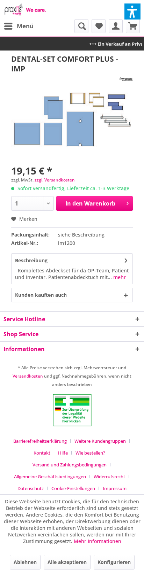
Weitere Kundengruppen (100, 441)
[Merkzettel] (99, 26)
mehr (119, 277)
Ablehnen (25, 562)
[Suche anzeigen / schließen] (81, 26)
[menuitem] (18, 26)
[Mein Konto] (116, 26)
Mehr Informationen (97, 541)
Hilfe (63, 453)
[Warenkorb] (133, 26)
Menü (25, 26)
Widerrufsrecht (109, 476)
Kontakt (42, 453)
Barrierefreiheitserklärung (40, 441)
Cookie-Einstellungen (73, 488)
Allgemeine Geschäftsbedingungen (50, 476)
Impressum (115, 488)
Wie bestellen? (90, 453)
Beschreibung (31, 260)
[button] (132, 11)
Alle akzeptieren (67, 562)
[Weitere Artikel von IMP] (126, 79)
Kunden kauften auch (41, 295)
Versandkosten (28, 376)
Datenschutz (30, 488)
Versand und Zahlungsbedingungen (70, 465)
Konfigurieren (114, 562)
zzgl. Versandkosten (55, 180)
